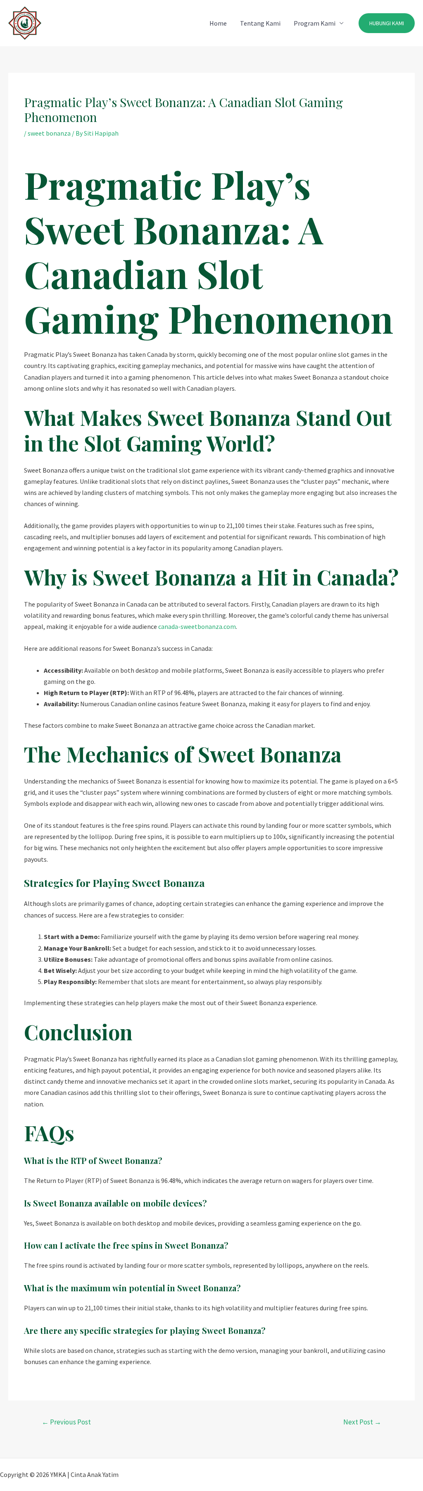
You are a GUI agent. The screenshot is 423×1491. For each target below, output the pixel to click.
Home (218, 23)
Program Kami (314, 23)
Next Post (362, 1421)
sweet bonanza (49, 133)
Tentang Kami (260, 23)
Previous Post (66, 1421)
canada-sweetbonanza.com (197, 626)
